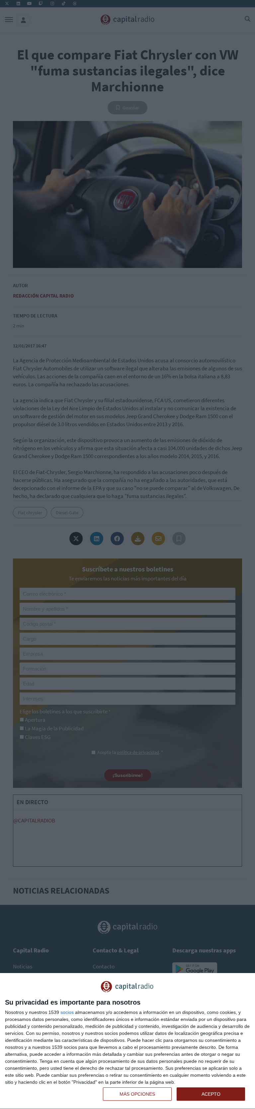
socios (67, 1012)
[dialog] (127, 1041)
